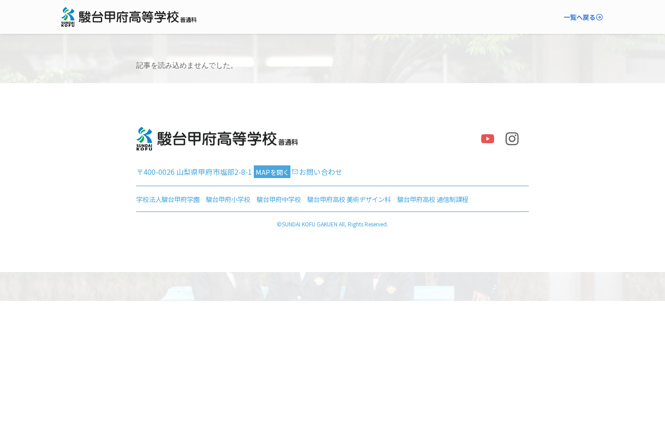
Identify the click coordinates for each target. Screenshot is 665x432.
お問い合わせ (320, 171)
